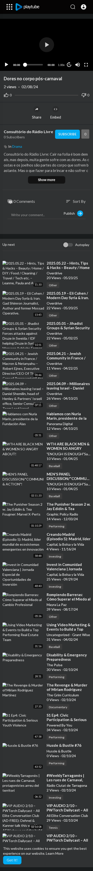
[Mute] (77, 64)
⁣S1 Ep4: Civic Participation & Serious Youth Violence (67, 719)
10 (69, 64)
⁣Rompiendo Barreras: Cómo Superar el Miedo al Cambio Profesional (69, 599)
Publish (70, 213)
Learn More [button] (54, 853)
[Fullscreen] (86, 64)
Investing (55, 556)
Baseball (54, 466)
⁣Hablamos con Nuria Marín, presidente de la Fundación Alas (67, 418)
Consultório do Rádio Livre (28, 131)
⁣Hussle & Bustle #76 (64, 745)
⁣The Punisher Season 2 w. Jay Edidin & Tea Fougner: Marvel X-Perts (68, 508)
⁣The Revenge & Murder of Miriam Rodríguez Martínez (67, 689)
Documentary (58, 707)
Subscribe (67, 134)
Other (53, 285)
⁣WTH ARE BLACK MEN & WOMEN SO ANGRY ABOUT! (68, 448)
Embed (55, 117)
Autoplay (82, 245)
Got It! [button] (12, 860)
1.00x (61, 64)
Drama (17, 146)
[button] (84, 7)
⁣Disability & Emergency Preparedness (67, 657)
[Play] (6, 64)
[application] (46, 45)
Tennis (53, 828)
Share (36, 117)
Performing (56, 526)
